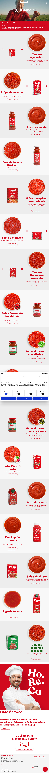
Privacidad (3, 768)
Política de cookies (5, 769)
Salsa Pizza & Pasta (12, 467)
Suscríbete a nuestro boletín (24, 749)
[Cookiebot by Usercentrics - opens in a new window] (42, 373)
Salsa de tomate (36, 502)
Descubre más (36, 64)
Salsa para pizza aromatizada (36, 200)
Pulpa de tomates (12, 92)
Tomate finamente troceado (37, 275)
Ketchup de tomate (12, 539)
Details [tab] (24, 376)
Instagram (36, 767)
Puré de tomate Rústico (12, 163)
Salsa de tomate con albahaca (36, 352)
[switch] (18, 394)
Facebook (36, 766)
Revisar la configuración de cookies (8, 771)
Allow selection (24, 398)
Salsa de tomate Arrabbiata (12, 315)
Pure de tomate (37, 127)
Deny (9, 398)
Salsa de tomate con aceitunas (36, 429)
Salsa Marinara (37, 576)
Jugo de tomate (12, 611)
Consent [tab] (8, 376)
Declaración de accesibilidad (7, 770)
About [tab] (40, 376)
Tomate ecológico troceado (37, 648)
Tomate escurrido (36, 56)
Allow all (40, 398)
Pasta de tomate (12, 238)
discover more (5, 728)
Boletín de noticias (5, 767)
